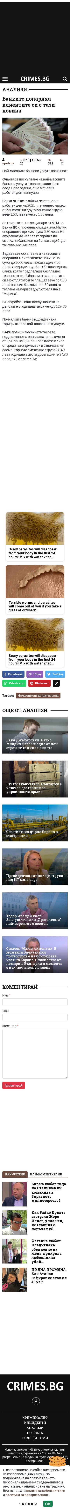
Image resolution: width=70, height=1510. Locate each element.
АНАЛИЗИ (14, 89)
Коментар (10, 1025)
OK (48, 1504)
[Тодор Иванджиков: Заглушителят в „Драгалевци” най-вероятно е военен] (35, 910)
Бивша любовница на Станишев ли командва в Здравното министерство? (49, 1192)
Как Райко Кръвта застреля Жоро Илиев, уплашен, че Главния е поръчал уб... (49, 1220)
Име (6, 995)
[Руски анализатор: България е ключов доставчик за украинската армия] (35, 779)
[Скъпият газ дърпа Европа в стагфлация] (35, 823)
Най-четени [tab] (15, 1174)
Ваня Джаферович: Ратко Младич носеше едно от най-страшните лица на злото (32, 744)
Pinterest (42, 683)
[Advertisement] (35, 37)
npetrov (8, 163)
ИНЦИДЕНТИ (35, 1423)
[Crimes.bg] (35, 1386)
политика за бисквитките (45, 1490)
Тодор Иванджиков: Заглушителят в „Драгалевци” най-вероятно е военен (33, 919)
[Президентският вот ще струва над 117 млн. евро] (35, 866)
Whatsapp (16, 683)
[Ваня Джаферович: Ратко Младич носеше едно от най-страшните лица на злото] (35, 735)
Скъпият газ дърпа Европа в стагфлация (32, 834)
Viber (37, 674)
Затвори (28, 1504)
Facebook (15, 674)
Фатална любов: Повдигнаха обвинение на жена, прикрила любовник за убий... (47, 1251)
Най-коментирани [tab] (46, 1174)
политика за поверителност (26, 1495)
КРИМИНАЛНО (35, 1417)
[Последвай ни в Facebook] (36, 1401)
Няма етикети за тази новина (38, 695)
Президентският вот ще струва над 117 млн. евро (34, 877)
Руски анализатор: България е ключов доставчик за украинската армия (34, 788)
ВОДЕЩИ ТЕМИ (35, 1438)
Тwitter (57, 674)
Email (6, 1010)
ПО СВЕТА (35, 1433)
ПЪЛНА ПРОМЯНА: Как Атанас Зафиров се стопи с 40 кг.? (49, 1275)
